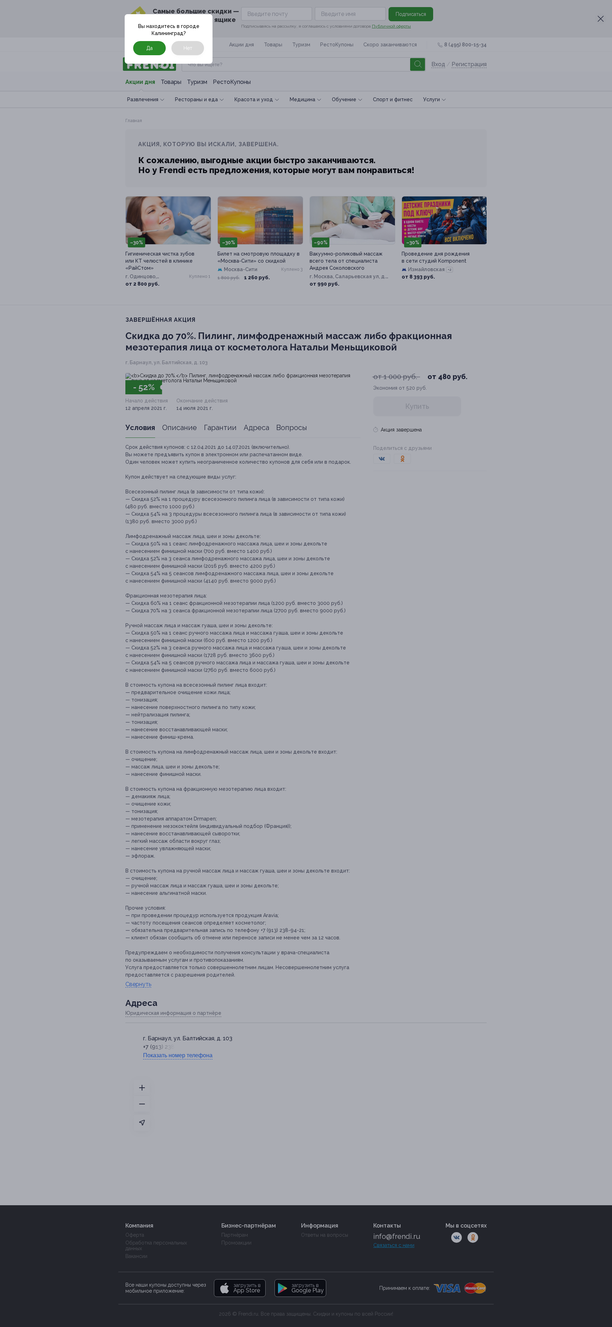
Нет (187, 48)
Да (149, 48)
